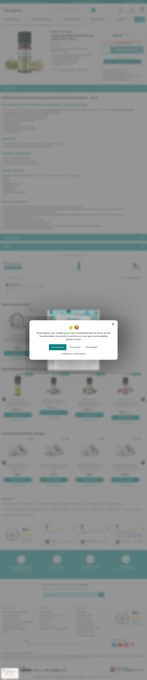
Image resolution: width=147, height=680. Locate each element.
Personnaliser (91, 347)
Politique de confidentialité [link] (73, 353)
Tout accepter (57, 347)
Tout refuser (75, 347)
